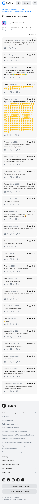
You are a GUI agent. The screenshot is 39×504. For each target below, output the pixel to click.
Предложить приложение (19, 486)
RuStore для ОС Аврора (11, 428)
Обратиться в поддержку (19, 491)
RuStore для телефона (10, 424)
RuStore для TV (7, 420)
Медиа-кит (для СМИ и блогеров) (14, 431)
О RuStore (5, 417)
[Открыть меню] (34, 3)
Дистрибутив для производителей (14, 452)
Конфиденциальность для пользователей (17, 442)
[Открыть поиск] (18, 3)
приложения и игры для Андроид (14, 499)
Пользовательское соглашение (13, 439)
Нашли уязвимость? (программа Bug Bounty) (18, 435)
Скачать (26, 3)
